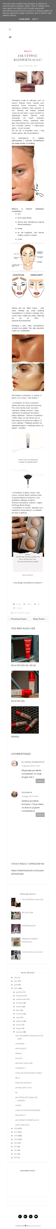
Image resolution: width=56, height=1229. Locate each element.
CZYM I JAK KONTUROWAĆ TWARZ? (28, 1073)
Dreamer (27, 792)
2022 (16, 977)
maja (18, 1017)
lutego (18, 1028)
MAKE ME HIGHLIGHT (23, 1083)
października (21, 999)
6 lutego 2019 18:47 (30, 796)
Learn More (24, 19)
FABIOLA (18, 1053)
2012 (16, 1150)
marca (18, 1025)
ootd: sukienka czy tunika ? (32, 952)
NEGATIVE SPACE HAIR (24, 1063)
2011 (16, 1154)
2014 (16, 1143)
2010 (16, 1157)
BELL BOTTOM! (27, 912)
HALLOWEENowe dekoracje (32, 899)
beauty (28, 51)
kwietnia (19, 1021)
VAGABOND (19, 1043)
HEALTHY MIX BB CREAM (23, 665)
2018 (16, 1128)
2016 (16, 1135)
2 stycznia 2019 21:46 (30, 766)
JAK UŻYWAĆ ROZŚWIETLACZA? (27, 1120)
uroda (27, 613)
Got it (35, 19)
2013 (16, 1146)
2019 (16, 988)
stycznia (19, 1032)
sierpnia (19, 1006)
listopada (19, 995)
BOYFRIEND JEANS (29, 925)
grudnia (19, 992)
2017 (16, 1132)
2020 (16, 985)
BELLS (17, 1078)
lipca (18, 1010)
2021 (16, 981)
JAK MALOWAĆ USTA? (23, 1087)
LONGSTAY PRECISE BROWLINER (27, 1110)
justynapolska (27, 66)
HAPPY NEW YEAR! (22, 1125)
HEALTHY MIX (18, 701)
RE (16, 1092)
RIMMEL (15, 736)
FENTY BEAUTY (20, 1048)
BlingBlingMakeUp (33, 762)
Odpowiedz (40, 781)
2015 (16, 1139)
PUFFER (18, 1105)
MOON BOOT (20, 1115)
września (19, 1003)
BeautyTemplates (34, 1226)
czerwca (19, 1014)
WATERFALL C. (20, 1068)
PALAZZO (19, 1058)
